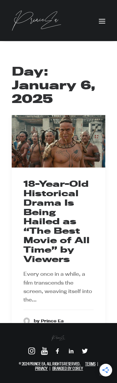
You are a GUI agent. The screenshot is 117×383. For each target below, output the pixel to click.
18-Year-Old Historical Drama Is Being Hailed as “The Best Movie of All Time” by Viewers (56, 221)
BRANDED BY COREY (67, 368)
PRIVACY (41, 368)
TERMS (90, 363)
